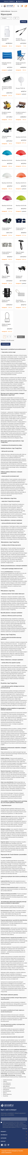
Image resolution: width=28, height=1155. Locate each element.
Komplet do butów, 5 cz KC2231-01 (21, 113)
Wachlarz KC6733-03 (21, 137)
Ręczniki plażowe (5, 618)
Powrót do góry (5, 344)
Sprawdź (10, 70)
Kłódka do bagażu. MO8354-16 (6, 325)
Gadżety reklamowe (5, 11)
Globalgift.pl (14, 1151)
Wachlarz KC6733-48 (21, 205)
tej (23, 1127)
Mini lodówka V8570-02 (5, 39)
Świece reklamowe (5, 665)
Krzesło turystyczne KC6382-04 (21, 63)
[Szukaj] (18, 6)
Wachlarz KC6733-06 (7, 183)
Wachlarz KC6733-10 (21, 183)
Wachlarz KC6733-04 (7, 160)
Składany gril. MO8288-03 (19, 277)
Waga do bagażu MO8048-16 (6, 277)
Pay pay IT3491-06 (20, 88)
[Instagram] (5, 1145)
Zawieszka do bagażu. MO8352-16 (21, 301)
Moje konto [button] (20, 1)
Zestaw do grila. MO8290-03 (6, 301)
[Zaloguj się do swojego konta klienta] (17, 1)
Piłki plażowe (4, 596)
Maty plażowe (4, 548)
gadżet (4, 515)
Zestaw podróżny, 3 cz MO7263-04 (20, 228)
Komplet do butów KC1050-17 (6, 113)
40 (15, 336)
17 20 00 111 (12, 1)
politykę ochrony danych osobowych (9, 1127)
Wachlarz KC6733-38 (7, 205)
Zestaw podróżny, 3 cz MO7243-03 (6, 228)
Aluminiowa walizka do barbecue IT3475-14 (7, 88)
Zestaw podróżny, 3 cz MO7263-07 (6, 253)
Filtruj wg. (23, 21)
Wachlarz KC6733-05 (21, 160)
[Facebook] (2, 1145)
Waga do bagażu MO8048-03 (20, 253)
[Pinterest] (8, 1145)
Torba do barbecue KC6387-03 (6, 137)
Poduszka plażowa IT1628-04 (6, 63)
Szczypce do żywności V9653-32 (20, 39)
